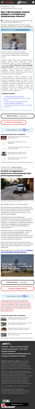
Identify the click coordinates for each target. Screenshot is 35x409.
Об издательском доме (9, 349)
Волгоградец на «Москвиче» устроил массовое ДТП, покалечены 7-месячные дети (20, 323)
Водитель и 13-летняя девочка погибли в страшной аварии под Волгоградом (18, 318)
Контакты (4, 346)
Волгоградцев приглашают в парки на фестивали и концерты (17, 158)
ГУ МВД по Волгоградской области (11, 201)
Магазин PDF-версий (8, 351)
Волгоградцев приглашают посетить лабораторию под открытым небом (17, 153)
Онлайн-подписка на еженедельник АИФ (16, 353)
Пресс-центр (23, 349)
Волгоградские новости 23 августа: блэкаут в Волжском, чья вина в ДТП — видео (17, 266)
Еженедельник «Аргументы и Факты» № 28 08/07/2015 (17, 26)
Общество (11, 25)
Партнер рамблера (15, 400)
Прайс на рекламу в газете (19, 346)
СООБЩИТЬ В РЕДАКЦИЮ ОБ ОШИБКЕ (13, 356)
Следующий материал (17, 404)
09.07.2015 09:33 (5, 7)
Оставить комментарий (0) (13, 122)
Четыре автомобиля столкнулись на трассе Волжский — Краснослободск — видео (19, 329)
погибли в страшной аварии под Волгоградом (17, 251)
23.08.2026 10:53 (5, 167)
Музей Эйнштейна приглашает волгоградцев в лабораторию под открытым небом (17, 98)
